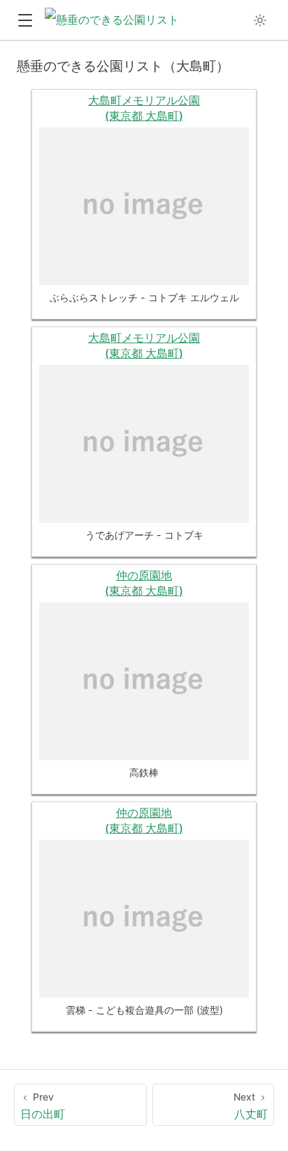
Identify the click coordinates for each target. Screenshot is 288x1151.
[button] (24, 20)
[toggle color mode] (260, 20)
